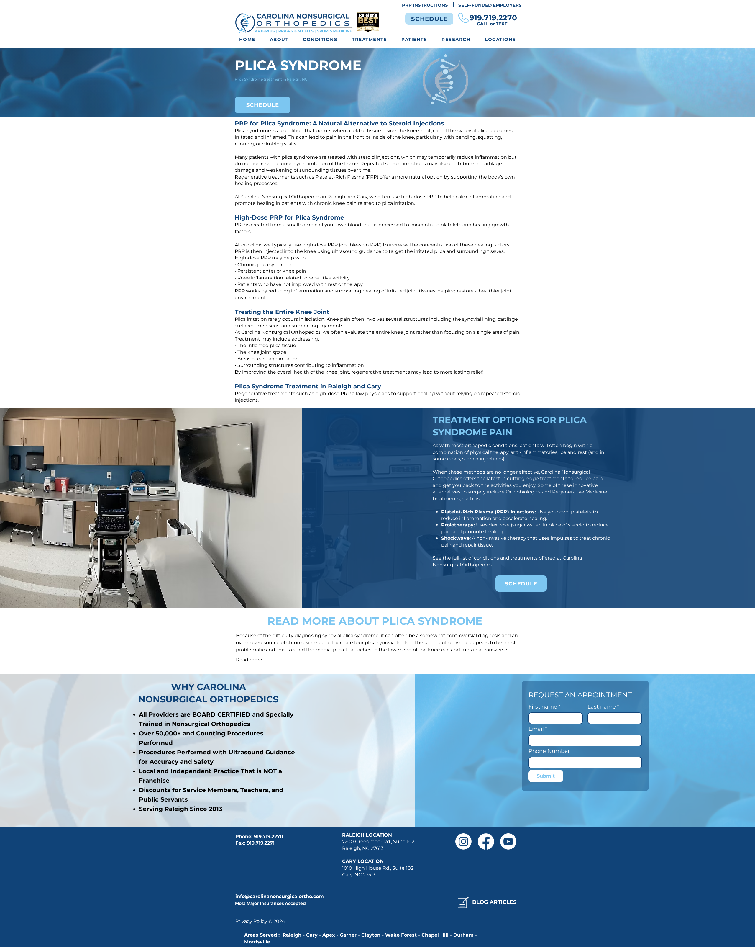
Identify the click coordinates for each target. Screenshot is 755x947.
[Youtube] (508, 841)
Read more (249, 660)
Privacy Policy (251, 921)
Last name (603, 707)
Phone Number (549, 751)
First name (544, 707)
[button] (320, 40)
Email (537, 729)
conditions (486, 558)
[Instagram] (463, 841)
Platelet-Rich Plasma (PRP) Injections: (488, 512)
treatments (524, 558)
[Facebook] (486, 841)
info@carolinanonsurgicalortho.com (279, 896)
